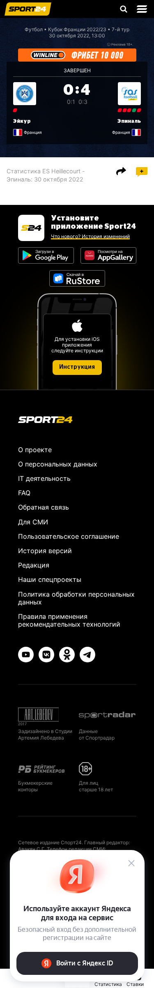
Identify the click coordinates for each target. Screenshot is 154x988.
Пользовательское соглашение (68, 536)
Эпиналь (129, 121)
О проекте (35, 450)
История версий (45, 551)
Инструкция (77, 367)
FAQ (24, 493)
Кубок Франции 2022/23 (77, 29)
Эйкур (22, 121)
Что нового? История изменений (90, 236)
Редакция (33, 565)
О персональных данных (57, 464)
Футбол (34, 29)
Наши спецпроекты (49, 579)
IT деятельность (44, 478)
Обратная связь (43, 507)
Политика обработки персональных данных (76, 598)
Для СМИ (33, 522)
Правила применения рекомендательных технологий (69, 620)
